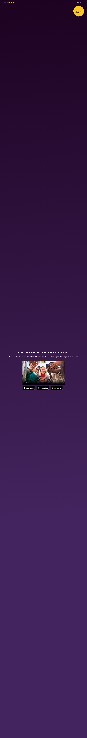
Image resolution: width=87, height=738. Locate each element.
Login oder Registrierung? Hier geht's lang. (78, 11)
